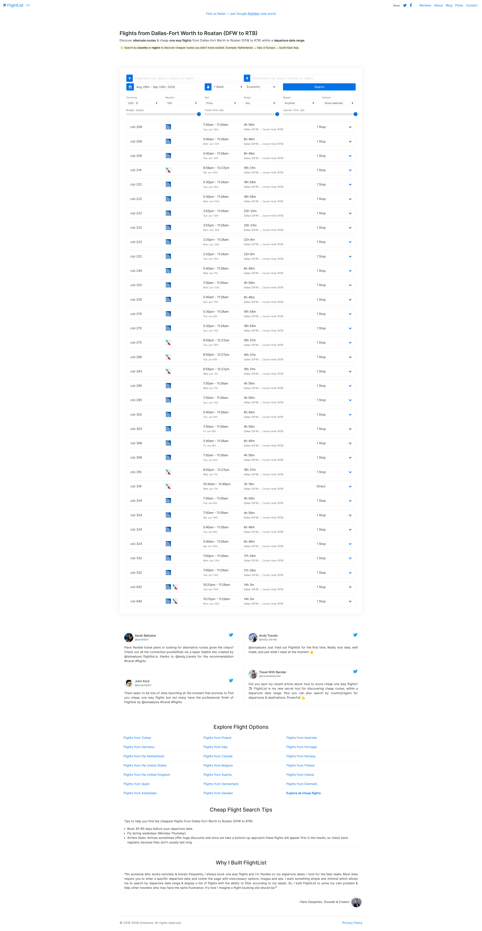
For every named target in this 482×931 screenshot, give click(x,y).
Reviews (425, 5)
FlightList (14, 5)
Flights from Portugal (301, 747)
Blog (449, 5)
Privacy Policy (352, 923)
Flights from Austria (218, 774)
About (438, 5)
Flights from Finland (300, 765)
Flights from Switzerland (221, 784)
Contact (471, 5)
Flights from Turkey (137, 738)
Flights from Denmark (301, 784)
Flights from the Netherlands (144, 756)
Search (319, 87)
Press (459, 5)
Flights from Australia (301, 738)
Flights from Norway (301, 756)
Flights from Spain (136, 784)
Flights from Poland (217, 738)
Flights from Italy (216, 747)
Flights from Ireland (300, 774)
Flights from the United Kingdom (147, 774)
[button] (350, 127)
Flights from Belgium (218, 765)
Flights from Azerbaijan (140, 793)
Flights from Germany (139, 747)
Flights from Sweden (218, 793)
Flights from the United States (145, 765)
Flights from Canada (218, 756)
